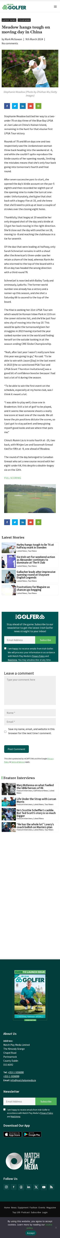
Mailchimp (12, 660)
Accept (31, 1233)
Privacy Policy (38, 656)
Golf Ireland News (40, 790)
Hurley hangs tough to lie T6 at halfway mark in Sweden (35, 546)
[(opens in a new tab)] (30, 994)
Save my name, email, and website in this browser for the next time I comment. (31, 731)
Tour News (24, 20)
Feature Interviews (24, 790)
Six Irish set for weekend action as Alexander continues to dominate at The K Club (36, 559)
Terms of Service (18, 762)
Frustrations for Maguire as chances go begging (33, 588)
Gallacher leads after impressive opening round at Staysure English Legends (36, 574)
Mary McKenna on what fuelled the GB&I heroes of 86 (35, 786)
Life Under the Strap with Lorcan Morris (36, 800)
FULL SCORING (12, 478)
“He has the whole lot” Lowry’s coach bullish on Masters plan (35, 825)
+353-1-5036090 (16, 1072)
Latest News (9, 20)
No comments (10, 43)
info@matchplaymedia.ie (23, 1080)
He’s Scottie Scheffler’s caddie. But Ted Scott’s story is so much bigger (36, 813)
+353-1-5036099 (11, 1076)
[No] (56, 1227)
